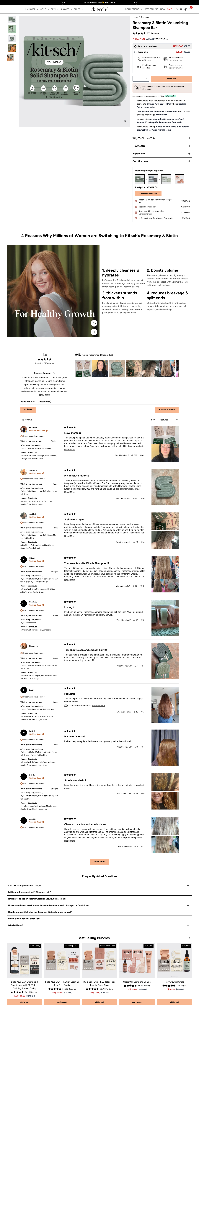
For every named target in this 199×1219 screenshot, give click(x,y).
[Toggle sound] (94, 323)
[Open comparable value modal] (167, 39)
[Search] (177, 9)
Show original (98, 705)
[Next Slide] (176, 368)
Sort (153, 419)
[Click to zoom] (125, 121)
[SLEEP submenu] (82, 9)
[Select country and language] (186, 9)
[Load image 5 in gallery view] (12, 57)
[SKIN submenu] (57, 9)
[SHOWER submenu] (71, 9)
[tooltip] (54, 373)
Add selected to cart (148, 193)
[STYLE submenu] (48, 9)
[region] (99, 2)
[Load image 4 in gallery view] (12, 48)
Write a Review (170, 410)
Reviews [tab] (27, 402)
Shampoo (145, 17)
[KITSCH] (99, 9)
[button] (146, 33)
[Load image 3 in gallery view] (12, 38)
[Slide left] (63, 2)
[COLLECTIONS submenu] (141, 9)
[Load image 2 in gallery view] (12, 29)
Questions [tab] (44, 402)
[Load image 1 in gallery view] (12, 19)
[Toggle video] (94, 332)
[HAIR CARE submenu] (37, 9)
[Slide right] (136, 2)
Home (135, 17)
